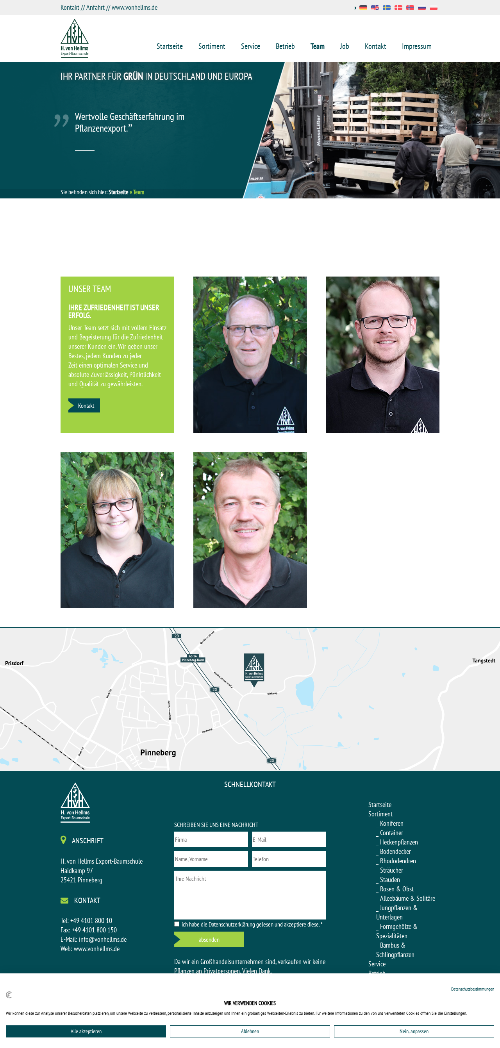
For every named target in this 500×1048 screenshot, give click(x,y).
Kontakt (70, 7)
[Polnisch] (434, 8)
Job (344, 46)
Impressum (417, 46)
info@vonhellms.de (103, 939)
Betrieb (285, 46)
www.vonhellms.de (134, 7)
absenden (209, 939)
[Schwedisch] (387, 8)
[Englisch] (375, 8)
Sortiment (211, 46)
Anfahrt (95, 7)
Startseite (170, 46)
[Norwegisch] (410, 8)
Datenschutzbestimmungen (472, 989)
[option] (250, 130)
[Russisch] (422, 8)
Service (250, 46)
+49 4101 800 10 (91, 920)
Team (318, 46)
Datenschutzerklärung (232, 924)
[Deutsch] (360, 8)
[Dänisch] (398, 8)
